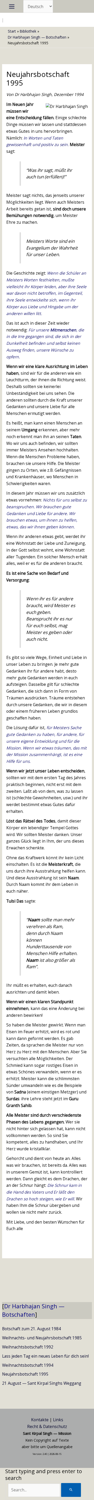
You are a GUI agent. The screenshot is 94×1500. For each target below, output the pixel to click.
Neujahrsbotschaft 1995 (25, 1374)
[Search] (71, 1490)
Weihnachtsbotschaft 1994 (27, 1365)
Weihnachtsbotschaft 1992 (27, 1347)
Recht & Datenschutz (47, 1426)
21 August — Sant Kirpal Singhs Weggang (41, 1383)
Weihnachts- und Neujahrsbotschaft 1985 (42, 1338)
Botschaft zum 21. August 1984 (31, 1329)
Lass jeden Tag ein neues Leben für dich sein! (45, 1356)
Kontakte (40, 1420)
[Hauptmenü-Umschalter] (11, 6)
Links (58, 1420)
